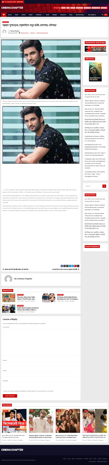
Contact (86, 458)
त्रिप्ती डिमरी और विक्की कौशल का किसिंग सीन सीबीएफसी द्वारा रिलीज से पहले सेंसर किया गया (95, 122)
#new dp (32, 33)
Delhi (90, 458)
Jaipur (94, 458)
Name (5, 360)
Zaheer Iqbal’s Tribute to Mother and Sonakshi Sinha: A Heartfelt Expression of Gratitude (95, 103)
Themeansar (31, 460)
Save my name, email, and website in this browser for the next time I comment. (29, 391)
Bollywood (5, 22)
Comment (6, 327)
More (70, 15)
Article (24, 15)
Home (10, 15)
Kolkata (100, 458)
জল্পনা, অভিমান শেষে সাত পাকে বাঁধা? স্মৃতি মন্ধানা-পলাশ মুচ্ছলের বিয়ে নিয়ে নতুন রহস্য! (13, 436)
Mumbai (105, 458)
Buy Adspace (92, 15)
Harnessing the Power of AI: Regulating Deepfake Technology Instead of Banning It (95, 147)
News (16, 15)
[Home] (3, 15)
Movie (30, 15)
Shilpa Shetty (87, 8)
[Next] (100, 72)
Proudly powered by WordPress (9, 460)
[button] (102, 15)
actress (63, 8)
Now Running (80, 15)
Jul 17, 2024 (87, 440)
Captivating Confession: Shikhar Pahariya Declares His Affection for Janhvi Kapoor (94, 138)
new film (73, 8)
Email (5, 371)
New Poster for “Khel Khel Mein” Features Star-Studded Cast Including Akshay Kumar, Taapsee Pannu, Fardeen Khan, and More (67, 438)
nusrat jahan (79, 8)
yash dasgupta (96, 8)
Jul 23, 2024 (34, 440)
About (69, 458)
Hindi (47, 15)
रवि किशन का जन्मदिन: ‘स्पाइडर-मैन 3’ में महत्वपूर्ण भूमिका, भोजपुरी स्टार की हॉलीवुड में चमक (95, 130)
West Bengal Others (102, 461)
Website (5, 381)
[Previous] (90, 72)
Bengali (55, 15)
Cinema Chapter (15, 31)
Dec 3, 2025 (7, 440)
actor (68, 8)
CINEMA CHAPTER (12, 7)
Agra (73, 458)
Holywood (63, 15)
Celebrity (39, 15)
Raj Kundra (104, 8)
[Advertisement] (40, 175)
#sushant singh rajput (42, 33)
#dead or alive (24, 33)
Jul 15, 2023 (20, 301)
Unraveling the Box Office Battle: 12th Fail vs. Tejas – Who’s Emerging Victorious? (95, 174)
